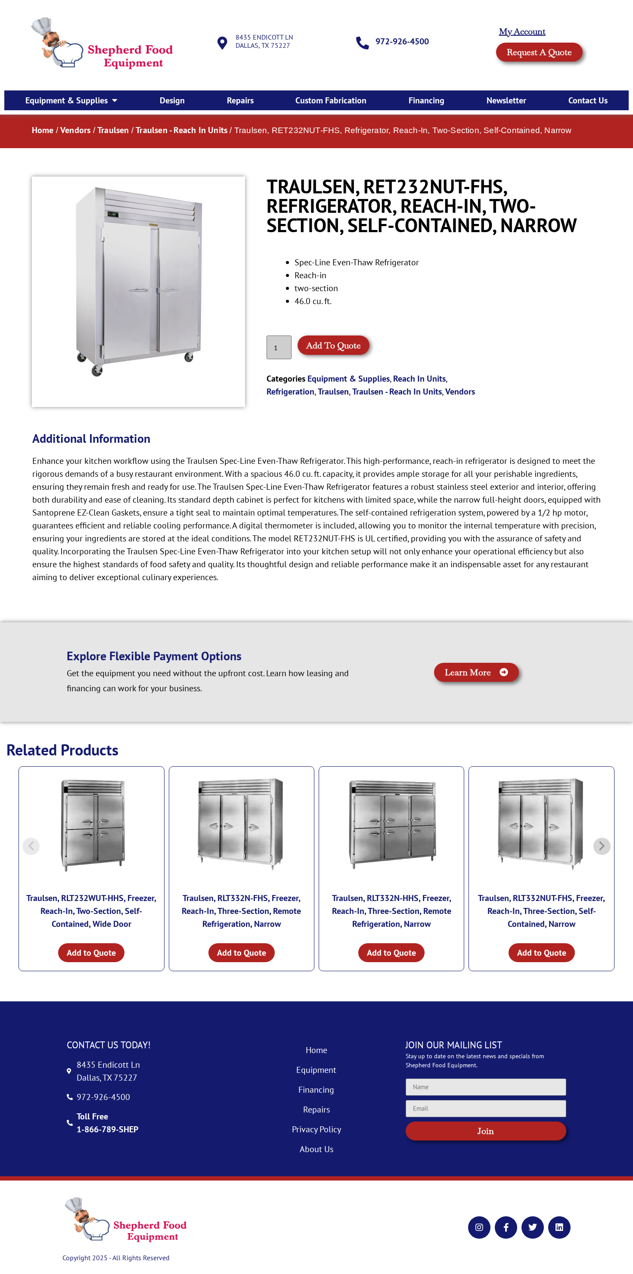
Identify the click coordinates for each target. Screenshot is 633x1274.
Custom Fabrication (330, 100)
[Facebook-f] (506, 1227)
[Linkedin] (559, 1227)
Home (43, 130)
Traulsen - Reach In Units (181, 130)
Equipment (316, 1069)
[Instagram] (479, 1227)
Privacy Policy (316, 1129)
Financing (426, 100)
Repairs (240, 100)
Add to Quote (333, 345)
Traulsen (113, 130)
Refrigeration (290, 391)
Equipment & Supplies (66, 100)
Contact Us (588, 100)
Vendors (75, 130)
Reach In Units (419, 378)
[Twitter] (532, 1227)
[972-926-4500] (362, 43)
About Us (316, 1149)
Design (172, 100)
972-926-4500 (402, 41)
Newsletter (506, 100)
